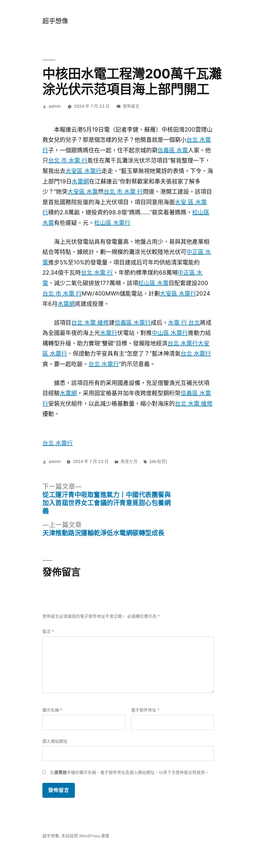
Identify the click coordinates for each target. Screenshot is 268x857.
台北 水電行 (183, 343)
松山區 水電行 (112, 222)
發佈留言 (131, 106)
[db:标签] (158, 461)
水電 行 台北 (184, 322)
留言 (48, 631)
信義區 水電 (173, 150)
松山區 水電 (153, 283)
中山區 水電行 (170, 332)
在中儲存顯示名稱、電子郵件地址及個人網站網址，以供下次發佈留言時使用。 (129, 772)
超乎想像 (55, 21)
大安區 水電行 (83, 170)
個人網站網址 (55, 741)
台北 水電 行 (97, 272)
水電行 (108, 332)
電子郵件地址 (145, 710)
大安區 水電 (83, 191)
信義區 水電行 (133, 322)
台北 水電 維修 (90, 322)
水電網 (80, 181)
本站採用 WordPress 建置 (85, 835)
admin (55, 106)
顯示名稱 (52, 710)
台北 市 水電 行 (67, 160)
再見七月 (129, 461)
